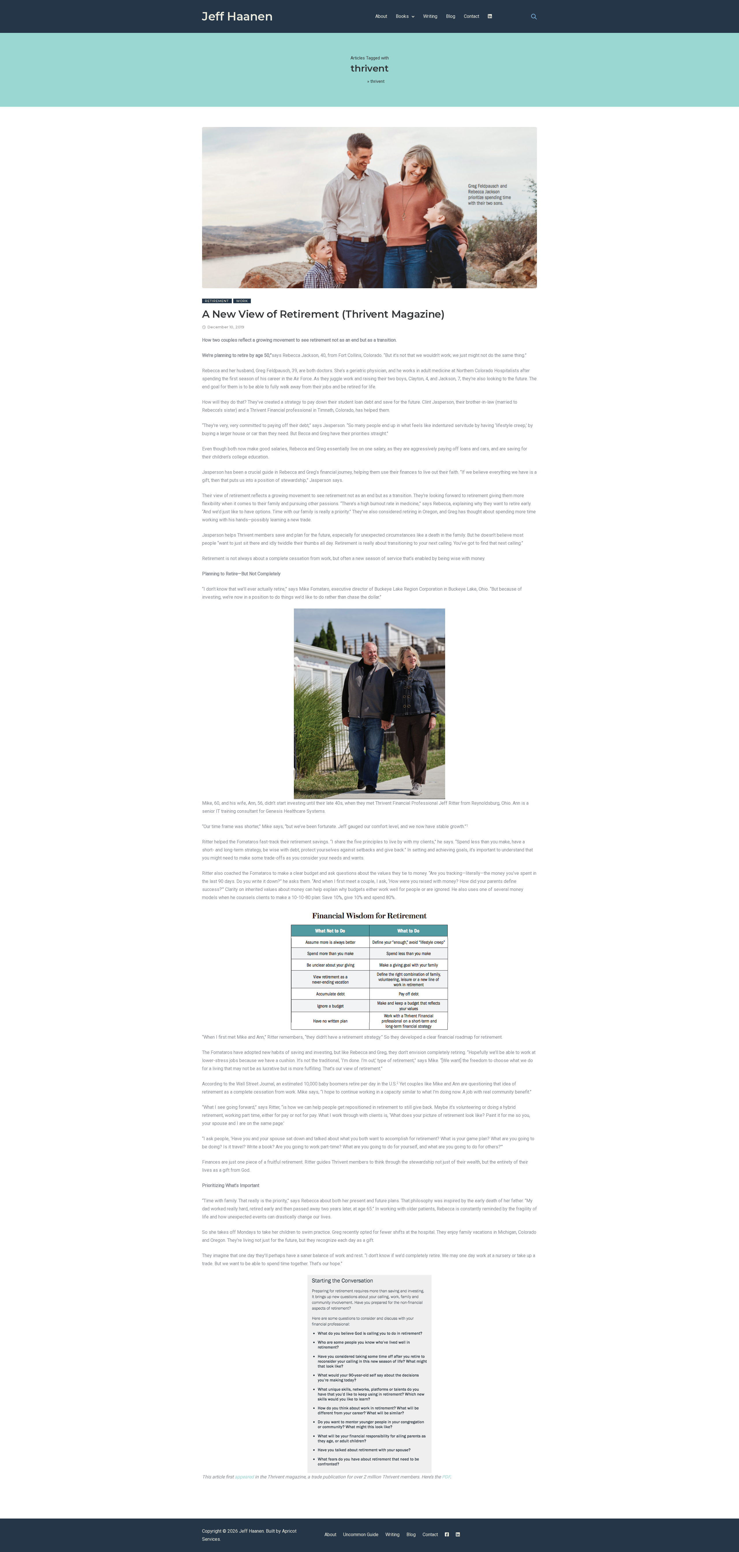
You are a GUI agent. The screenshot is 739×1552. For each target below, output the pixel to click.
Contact (471, 16)
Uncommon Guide (360, 1534)
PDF (446, 1477)
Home (360, 81)
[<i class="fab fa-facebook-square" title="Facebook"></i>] (447, 1534)
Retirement (217, 301)
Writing (430, 16)
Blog (450, 16)
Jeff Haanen (237, 16)
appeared (244, 1477)
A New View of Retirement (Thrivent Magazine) (323, 314)
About (381, 16)
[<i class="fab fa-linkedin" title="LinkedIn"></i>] (490, 16)
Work (242, 301)
